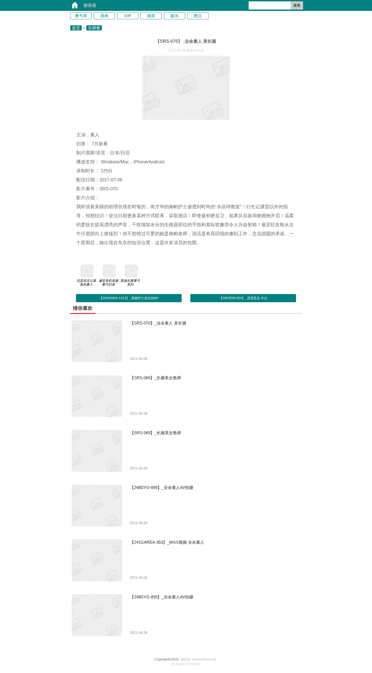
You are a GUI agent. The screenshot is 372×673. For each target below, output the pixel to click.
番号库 (81, 15)
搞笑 (151, 15)
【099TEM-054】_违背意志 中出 (243, 298)
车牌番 (94, 28)
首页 (76, 28)
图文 (198, 15)
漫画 (104, 15)
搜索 (296, 5)
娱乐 (174, 15)
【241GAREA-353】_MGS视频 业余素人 (167, 542)
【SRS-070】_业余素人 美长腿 (158, 323)
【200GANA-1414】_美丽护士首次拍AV (128, 298)
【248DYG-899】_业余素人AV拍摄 (161, 487)
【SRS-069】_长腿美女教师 (155, 377)
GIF (127, 15)
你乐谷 (89, 5)
